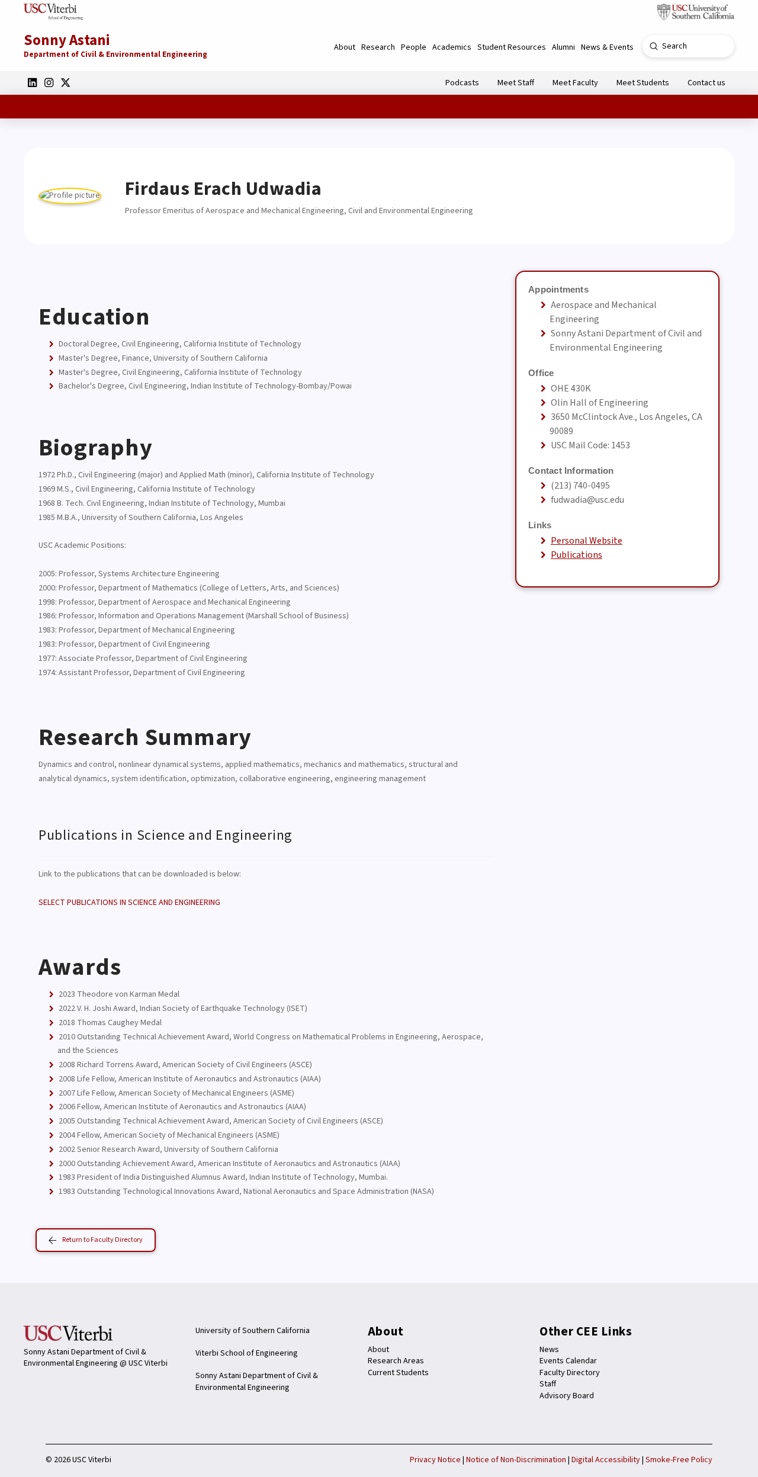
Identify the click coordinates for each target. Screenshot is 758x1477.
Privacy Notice (435, 1460)
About (378, 1350)
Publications (576, 554)
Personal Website (586, 540)
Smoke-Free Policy (678, 1460)
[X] (65, 82)
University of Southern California (252, 1331)
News (549, 1350)
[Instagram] (48, 82)
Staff (547, 1384)
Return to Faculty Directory (102, 1240)
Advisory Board (566, 1396)
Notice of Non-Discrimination (516, 1460)
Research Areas (396, 1361)
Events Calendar (568, 1361)
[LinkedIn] (32, 82)
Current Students (398, 1373)
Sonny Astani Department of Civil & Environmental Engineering (256, 1381)
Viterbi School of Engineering (246, 1353)
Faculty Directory (569, 1373)
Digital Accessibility (605, 1460)
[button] (344, 47)
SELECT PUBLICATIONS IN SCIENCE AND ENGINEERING (129, 902)
